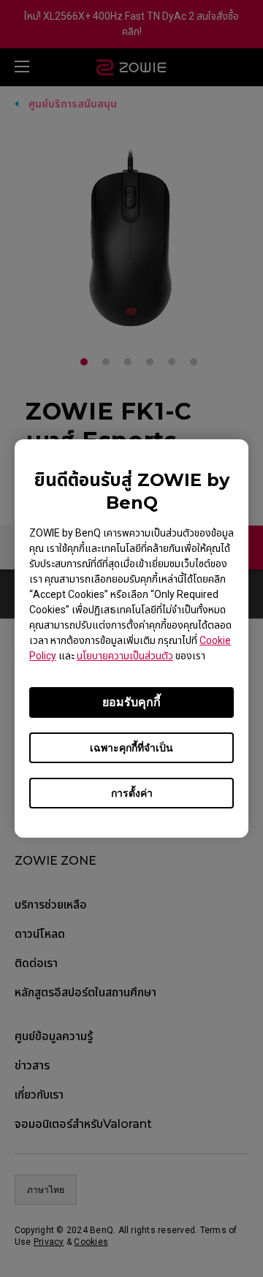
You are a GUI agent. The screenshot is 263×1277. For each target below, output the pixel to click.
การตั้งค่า (132, 793)
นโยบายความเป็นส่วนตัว (125, 656)
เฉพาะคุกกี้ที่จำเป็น (131, 747)
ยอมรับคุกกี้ (131, 702)
